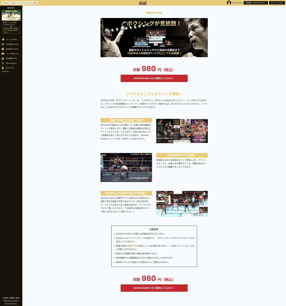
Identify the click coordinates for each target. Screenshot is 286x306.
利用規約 (5, 298)
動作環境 (134, 246)
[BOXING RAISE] (143, 3)
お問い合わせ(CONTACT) (11, 301)
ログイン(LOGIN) (277, 3)
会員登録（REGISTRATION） (255, 3)
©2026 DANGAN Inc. (11, 304)
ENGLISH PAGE (154, 12)
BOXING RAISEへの (154, 78)
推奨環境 (12, 298)
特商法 (17, 298)
